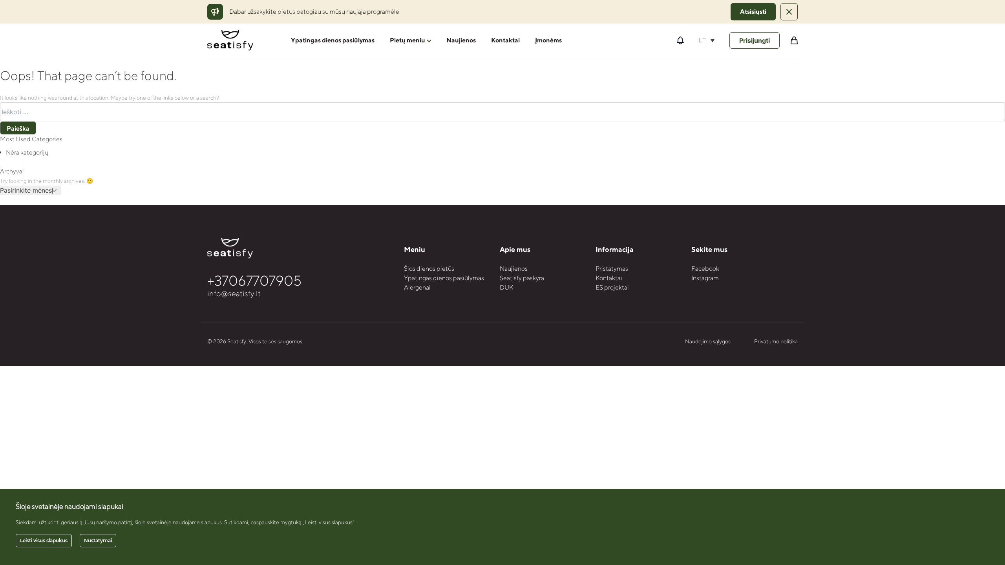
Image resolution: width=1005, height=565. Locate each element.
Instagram (705, 278)
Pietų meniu (407, 40)
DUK (506, 287)
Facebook (705, 268)
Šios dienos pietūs (429, 268)
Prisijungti (754, 40)
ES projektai (612, 287)
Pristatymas (612, 268)
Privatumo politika (776, 341)
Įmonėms (548, 40)
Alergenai (417, 287)
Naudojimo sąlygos (708, 341)
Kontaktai (505, 40)
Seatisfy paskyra (522, 278)
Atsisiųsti (753, 11)
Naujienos (461, 40)
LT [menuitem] (702, 40)
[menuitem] (706, 40)
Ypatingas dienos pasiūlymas (333, 40)
